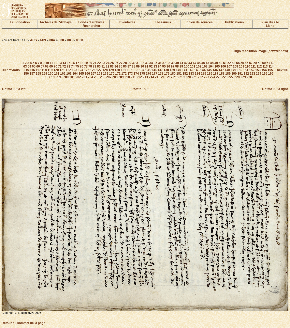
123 (74, 70)
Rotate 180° (140, 89)
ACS (33, 40)
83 (112, 66)
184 (197, 73)
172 (124, 73)
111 (253, 66)
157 (32, 73)
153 (258, 70)
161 (56, 73)
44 (194, 63)
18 (81, 63)
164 (75, 73)
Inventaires (127, 22)
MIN (43, 40)
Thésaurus (163, 22)
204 (90, 77)
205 (96, 77)
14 (64, 63)
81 (103, 66)
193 (252, 73)
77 (86, 66)
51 (225, 63)
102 (198, 66)
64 (29, 66)
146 (215, 70)
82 (107, 66)
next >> (282, 70)
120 (56, 70)
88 (133, 66)
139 (172, 70)
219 (182, 77)
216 (163, 77)
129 (111, 70)
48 (212, 63)
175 (142, 73)
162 (62, 73)
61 (268, 63)
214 (151, 77)
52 (229, 63)
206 (102, 77)
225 (218, 77)
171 (118, 73)
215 (157, 77)
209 (121, 77)
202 (78, 77)
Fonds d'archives (91, 22)
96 (168, 66)
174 (136, 73)
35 (155, 63)
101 (192, 66)
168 (99, 73)
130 (117, 70)
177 (154, 73)
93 (155, 66)
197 (47, 77)
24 (107, 63)
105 (217, 66)
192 (246, 73)
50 (220, 63)
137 (160, 70)
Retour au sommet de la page (23, 323)
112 (259, 66)
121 (62, 70)
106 (223, 66)
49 (216, 63)
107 (229, 66)
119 (50, 70)
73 (68, 66)
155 (270, 70)
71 (60, 66)
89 (138, 66)
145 (209, 70)
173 (130, 73)
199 (60, 77)
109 (241, 66)
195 (264, 73)
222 (200, 77)
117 (38, 70)
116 (32, 70)
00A (52, 40)
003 (70, 40)
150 (239, 70)
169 (105, 73)
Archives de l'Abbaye (56, 22)
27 (121, 63)
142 (190, 70)
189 (228, 73)
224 (212, 77)
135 (148, 70)
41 (181, 63)
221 (194, 77)
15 (68, 63)
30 (134, 63)
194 (258, 73)
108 (235, 66)
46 (203, 63)
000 (61, 40)
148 (227, 70)
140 (178, 70)
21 (94, 63)
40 (177, 63)
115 (26, 70)
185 (203, 73)
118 (44, 70)
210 (127, 77)
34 (151, 63)
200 (66, 77)
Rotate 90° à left (13, 89)
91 (146, 66)
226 (224, 77)
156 (26, 73)
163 (69, 73)
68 (47, 66)
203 (84, 77)
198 (53, 77)
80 (99, 66)
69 (51, 66)
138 (166, 70)
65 (34, 66)
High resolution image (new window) (261, 51)
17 (77, 63)
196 (270, 73)
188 (222, 73)
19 (86, 63)
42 (186, 63)
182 (185, 73)
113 (265, 66)
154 (264, 70)
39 (173, 63)
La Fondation (20, 22)
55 (242, 63)
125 (86, 70)
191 (240, 73)
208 (115, 77)
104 (211, 66)
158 (38, 73)
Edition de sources (198, 22)
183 (191, 73)
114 (271, 66)
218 (176, 77)
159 (44, 73)
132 (129, 70)
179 (166, 73)
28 (125, 63)
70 (55, 66)
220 (188, 77)
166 (87, 73)
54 (238, 63)
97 (172, 66)
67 (42, 66)
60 (264, 63)
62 (272, 63)
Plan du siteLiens (270, 24)
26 (116, 63)
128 (105, 70)
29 (129, 63)
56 (246, 63)
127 (99, 70)
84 (116, 66)
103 (205, 66)
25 (112, 63)
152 (251, 70)
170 (111, 73)
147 (221, 70)
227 (231, 77)
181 (179, 73)
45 (199, 63)
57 (251, 63)
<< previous (11, 70)
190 (234, 73)
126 (92, 70)
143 (196, 70)
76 (81, 66)
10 (47, 63)
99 (181, 66)
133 (135, 70)
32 (142, 63)
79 (94, 66)
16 (73, 63)
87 (129, 66)
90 (142, 66)
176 (148, 73)
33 (147, 63)
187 (215, 73)
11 (51, 63)
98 (177, 66)
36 (160, 63)
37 (164, 63)
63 (25, 66)
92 (151, 66)
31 (138, 63)
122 (68, 70)
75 (77, 66)
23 (103, 63)
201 (72, 77)
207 (108, 77)
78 (90, 66)
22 (99, 63)
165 (81, 73)
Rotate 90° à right (275, 89)
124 (80, 70)
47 (207, 63)
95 (164, 66)
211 (133, 77)
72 (64, 66)
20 (90, 63)
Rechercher (91, 25)
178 (160, 73)
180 (173, 73)
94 (159, 66)
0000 (79, 40)
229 (243, 77)
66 (38, 66)
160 (50, 73)
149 (233, 70)
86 (125, 66)
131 (123, 70)
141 (184, 70)
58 (255, 63)
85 (120, 66)
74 (73, 66)
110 (247, 66)
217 (169, 77)
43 (190, 63)
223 (206, 77)
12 (55, 63)
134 (141, 70)
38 (168, 63)
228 (237, 77)
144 (203, 70)
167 (93, 73)
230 (249, 77)
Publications (234, 22)
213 (145, 77)
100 (186, 66)
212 (139, 77)
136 (154, 70)
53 (233, 63)
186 (209, 73)
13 (60, 63)
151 (245, 70)
